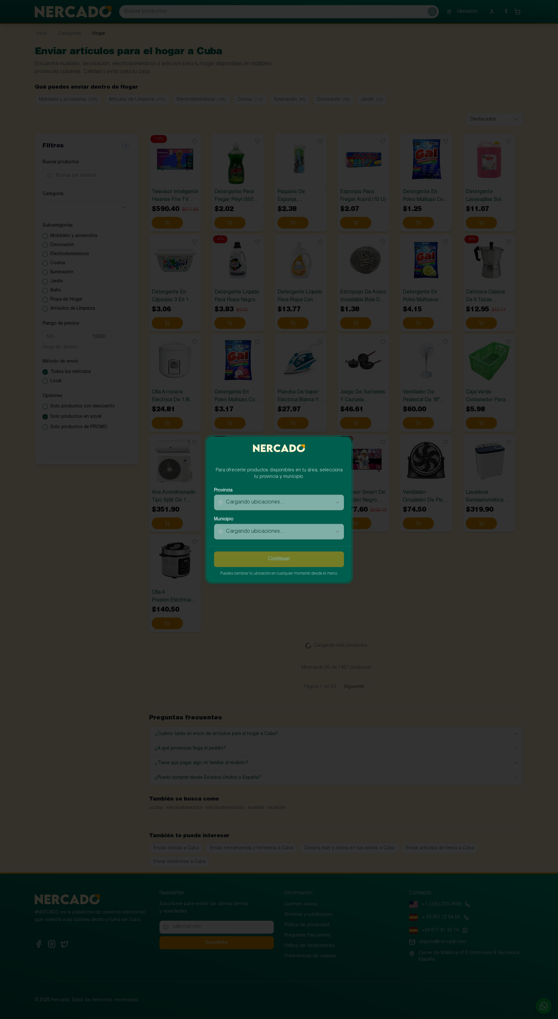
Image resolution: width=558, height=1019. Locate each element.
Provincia (223, 490)
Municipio (224, 519)
